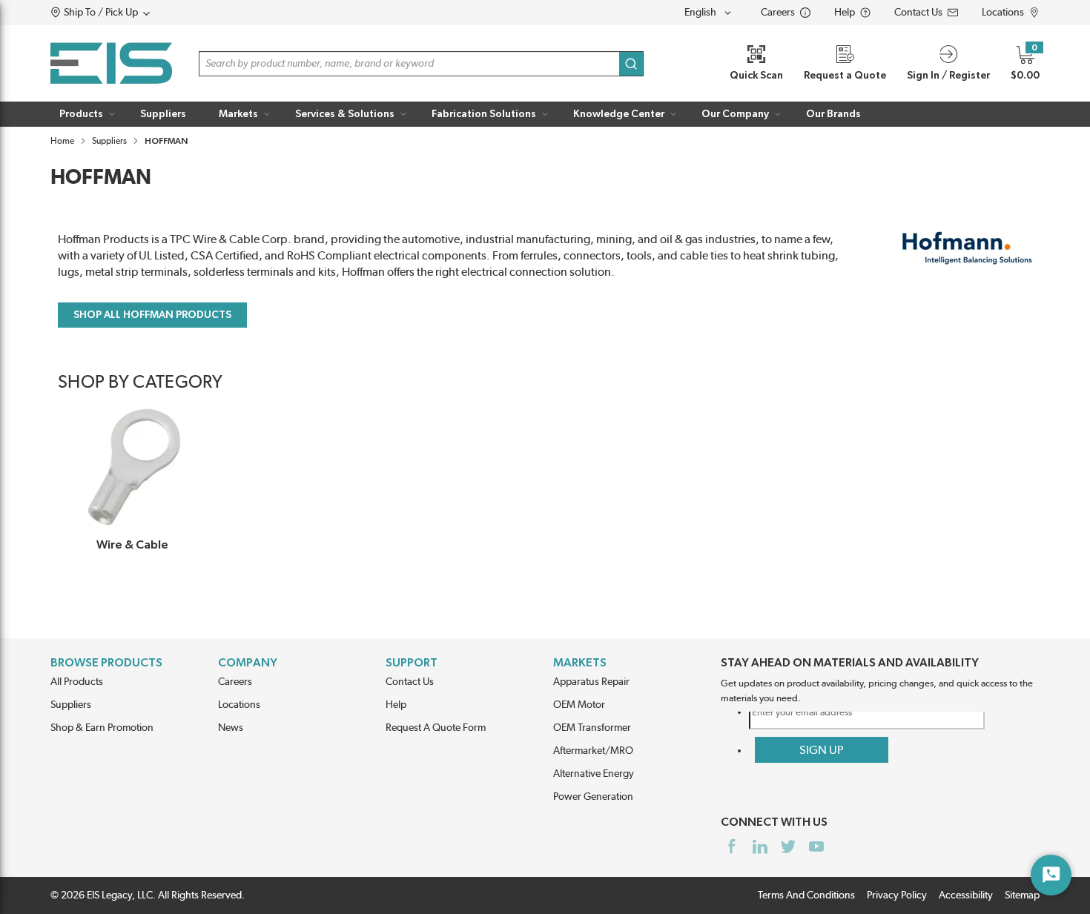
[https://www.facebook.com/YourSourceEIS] (732, 846)
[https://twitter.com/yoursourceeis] (788, 846)
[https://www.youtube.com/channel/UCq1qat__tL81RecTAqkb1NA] (816, 846)
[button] (129, 12)
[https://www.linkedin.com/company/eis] (760, 846)
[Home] (111, 63)
